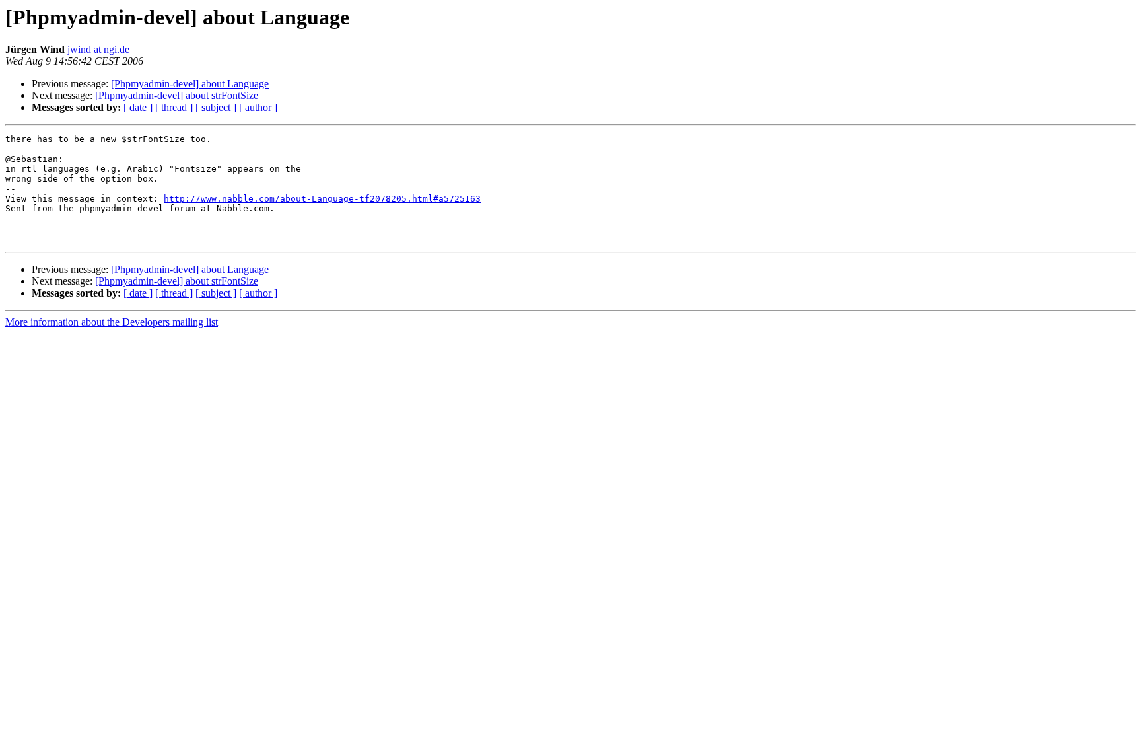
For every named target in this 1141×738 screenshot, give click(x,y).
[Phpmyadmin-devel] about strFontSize (176, 95)
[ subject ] (215, 107)
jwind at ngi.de (98, 49)
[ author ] (258, 107)
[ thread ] (174, 107)
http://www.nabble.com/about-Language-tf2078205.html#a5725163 (322, 198)
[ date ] (138, 107)
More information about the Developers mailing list (111, 322)
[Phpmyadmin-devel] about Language (190, 83)
